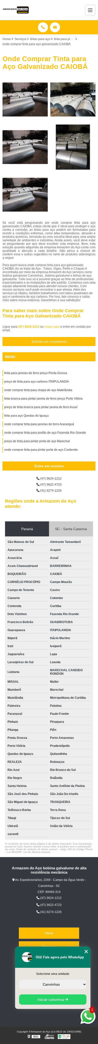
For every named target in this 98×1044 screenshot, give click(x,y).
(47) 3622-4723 (50, 484)
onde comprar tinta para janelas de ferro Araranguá (39, 424)
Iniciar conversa (51, 999)
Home (49, 933)
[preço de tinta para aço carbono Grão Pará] (25, 147)
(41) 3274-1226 (50, 490)
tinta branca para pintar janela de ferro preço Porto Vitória (43, 398)
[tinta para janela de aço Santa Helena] (72, 147)
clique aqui (52, 326)
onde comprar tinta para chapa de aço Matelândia (38, 390)
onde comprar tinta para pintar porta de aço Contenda (41, 449)
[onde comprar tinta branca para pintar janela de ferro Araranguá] (25, 99)
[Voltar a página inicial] (16, 10)
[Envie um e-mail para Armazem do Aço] (55, 27)
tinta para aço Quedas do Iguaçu (26, 415)
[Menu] (90, 10)
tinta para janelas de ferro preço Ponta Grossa (35, 373)
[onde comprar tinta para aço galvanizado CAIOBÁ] (72, 99)
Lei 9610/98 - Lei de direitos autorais (28, 852)
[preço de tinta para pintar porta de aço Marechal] (25, 194)
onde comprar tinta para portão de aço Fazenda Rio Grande (45, 432)
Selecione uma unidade (52, 974)
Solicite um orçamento (49, 341)
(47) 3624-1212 (29, 326)
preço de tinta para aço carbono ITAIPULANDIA (36, 381)
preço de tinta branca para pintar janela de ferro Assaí (40, 407)
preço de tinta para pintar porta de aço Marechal (37, 441)
